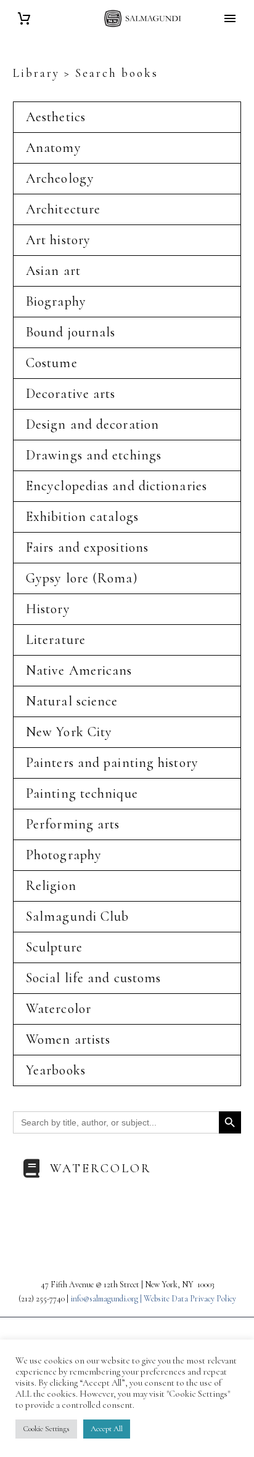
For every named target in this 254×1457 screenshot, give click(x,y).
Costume (52, 363)
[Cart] (24, 18)
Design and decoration (92, 424)
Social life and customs (93, 978)
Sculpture (54, 947)
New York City (69, 732)
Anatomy (53, 148)
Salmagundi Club (77, 916)
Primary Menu (230, 18)
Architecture (63, 209)
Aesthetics (56, 117)
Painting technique (82, 793)
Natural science (72, 701)
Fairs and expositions (87, 547)
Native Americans (79, 670)
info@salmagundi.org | (107, 1298)
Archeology (60, 178)
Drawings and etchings (94, 455)
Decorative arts (71, 394)
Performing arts (73, 824)
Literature (56, 640)
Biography (56, 301)
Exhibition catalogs (82, 517)
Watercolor (58, 1009)
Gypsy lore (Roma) (82, 578)
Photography (64, 855)
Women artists (68, 1039)
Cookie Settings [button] (46, 1429)
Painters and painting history (112, 763)
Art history (58, 240)
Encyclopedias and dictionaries (116, 486)
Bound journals (70, 332)
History (48, 609)
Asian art (53, 271)
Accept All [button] (107, 1429)
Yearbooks (56, 1070)
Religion (51, 886)
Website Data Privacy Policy (190, 1298)
